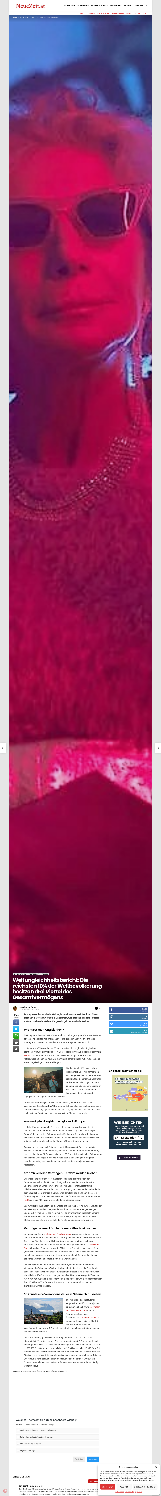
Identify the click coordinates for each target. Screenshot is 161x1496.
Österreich (69, 5)
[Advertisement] (57, 1393)
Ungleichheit (44, 1371)
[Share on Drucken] (16, 1042)
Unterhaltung (98, 5)
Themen (127, 5)
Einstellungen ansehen (145, 1487)
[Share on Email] (16, 1049)
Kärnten (91, 13)
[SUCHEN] (147, 6)
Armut (17, 1371)
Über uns (139, 5)
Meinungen (115, 5)
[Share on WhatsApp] (16, 1036)
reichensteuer (29, 1371)
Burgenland (81, 13)
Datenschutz (120, 1492)
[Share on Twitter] (16, 1029)
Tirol (139, 13)
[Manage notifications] (5, 1491)
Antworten (95, 1481)
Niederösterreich (104, 13)
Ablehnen (124, 1487)
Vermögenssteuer (61, 1371)
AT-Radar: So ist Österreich (125, 1071)
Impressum (138, 1492)
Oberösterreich (118, 13)
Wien (145, 13)
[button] (156, 1467)
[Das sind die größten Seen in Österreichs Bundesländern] (130, 1110)
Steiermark (130, 13)
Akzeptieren (107, 1487)
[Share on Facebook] (16, 1022)
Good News (83, 5)
